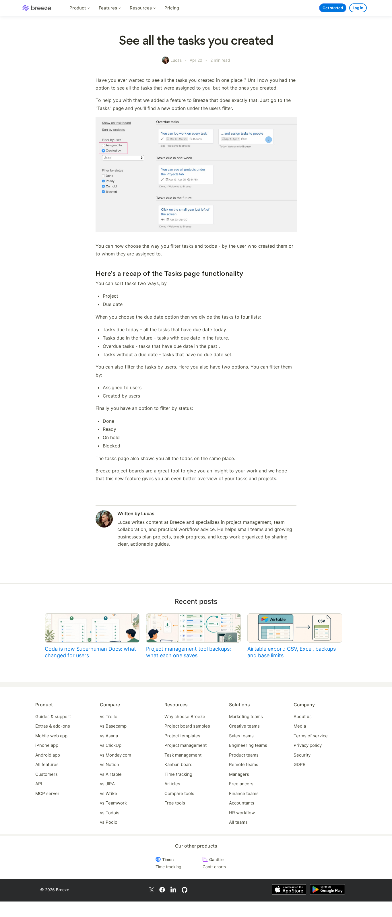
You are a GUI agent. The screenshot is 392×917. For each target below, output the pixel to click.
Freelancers (241, 783)
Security (302, 755)
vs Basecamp (113, 726)
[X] (151, 889)
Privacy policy (308, 745)
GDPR (300, 764)
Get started (333, 7)
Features (108, 8)
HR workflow (242, 812)
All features (47, 764)
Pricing (171, 8)
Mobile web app (51, 735)
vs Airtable (111, 774)
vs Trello (108, 716)
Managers (239, 774)
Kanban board (178, 764)
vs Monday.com (115, 755)
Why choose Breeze (184, 716)
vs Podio (108, 822)
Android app (47, 755)
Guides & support (53, 716)
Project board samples (187, 726)
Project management (185, 745)
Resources (141, 8)
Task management (182, 755)
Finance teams (244, 793)
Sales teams (241, 735)
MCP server (47, 793)
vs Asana (109, 735)
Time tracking (178, 774)
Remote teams (243, 764)
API (38, 783)
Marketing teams (246, 716)
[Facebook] (162, 889)
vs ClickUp (110, 745)
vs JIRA (107, 783)
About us (303, 716)
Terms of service (311, 735)
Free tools (174, 803)
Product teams (244, 755)
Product (78, 8)
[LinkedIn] (173, 889)
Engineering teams (248, 745)
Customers (46, 774)
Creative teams (244, 726)
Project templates (182, 735)
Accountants (241, 803)
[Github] (184, 889)
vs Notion (109, 764)
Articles (172, 783)
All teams (238, 822)
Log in (358, 7)
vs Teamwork (113, 803)
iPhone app (46, 745)
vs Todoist (110, 812)
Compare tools (179, 793)
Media (300, 726)
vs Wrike (108, 793)
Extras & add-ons (52, 726)
